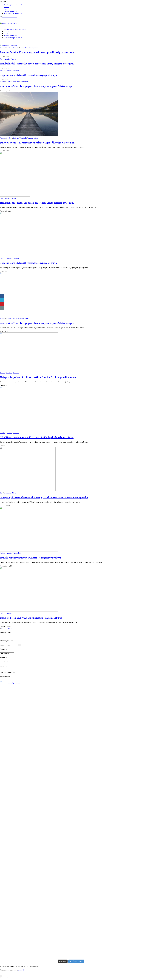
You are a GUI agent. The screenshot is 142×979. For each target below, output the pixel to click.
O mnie (6, 7)
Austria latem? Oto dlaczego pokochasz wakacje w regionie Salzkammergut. (37, 86)
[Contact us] (2, 308)
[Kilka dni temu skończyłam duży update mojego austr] (88, 806)
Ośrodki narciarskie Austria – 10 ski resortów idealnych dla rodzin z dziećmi (37, 437)
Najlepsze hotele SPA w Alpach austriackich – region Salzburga (31, 617)
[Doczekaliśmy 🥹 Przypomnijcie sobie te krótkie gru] (17, 802)
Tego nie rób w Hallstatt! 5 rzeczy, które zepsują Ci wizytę (28, 75)
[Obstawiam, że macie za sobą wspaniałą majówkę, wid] (124, 806)
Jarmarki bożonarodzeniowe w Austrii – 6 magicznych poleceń (30, 557)
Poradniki (23, 48)
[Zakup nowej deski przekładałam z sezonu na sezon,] (124, 832)
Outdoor (9, 48)
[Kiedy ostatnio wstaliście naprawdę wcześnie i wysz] (17, 842)
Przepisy (14, 59)
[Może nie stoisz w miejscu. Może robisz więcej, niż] (17, 868)
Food (1, 59)
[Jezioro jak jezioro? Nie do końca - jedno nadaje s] (124, 699)
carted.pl (21, 970)
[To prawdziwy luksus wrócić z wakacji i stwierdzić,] (53, 805)
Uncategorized (33, 48)
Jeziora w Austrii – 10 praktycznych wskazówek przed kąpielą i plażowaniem (37, 52)
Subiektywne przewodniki (13, 13)
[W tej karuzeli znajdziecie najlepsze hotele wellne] (17, 928)
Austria (2, 48)
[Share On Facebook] (2, 296)
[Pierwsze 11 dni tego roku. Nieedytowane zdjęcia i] (53, 866)
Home (6, 9)
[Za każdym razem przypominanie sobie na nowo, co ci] (124, 902)
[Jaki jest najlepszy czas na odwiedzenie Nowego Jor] (88, 910)
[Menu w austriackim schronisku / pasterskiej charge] (17, 701)
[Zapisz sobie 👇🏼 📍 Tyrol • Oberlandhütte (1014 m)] (88, 737)
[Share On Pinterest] (2, 304)
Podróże (16, 48)
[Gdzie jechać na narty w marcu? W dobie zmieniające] (53, 842)
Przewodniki (24, 82)
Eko (1, 493)
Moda (14, 493)
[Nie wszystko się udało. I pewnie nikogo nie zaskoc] (88, 870)
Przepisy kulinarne (10, 11)
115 (7, 628)
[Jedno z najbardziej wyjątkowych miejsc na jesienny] (53, 909)
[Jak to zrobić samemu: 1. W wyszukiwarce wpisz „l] (53, 707)
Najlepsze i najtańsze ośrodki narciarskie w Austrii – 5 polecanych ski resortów (38, 377)
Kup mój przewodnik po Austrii (15, 5)
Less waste (7, 493)
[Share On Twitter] (2, 300)
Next (10, 628)
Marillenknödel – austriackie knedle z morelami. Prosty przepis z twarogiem (37, 63)
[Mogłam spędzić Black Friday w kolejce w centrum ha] (124, 878)
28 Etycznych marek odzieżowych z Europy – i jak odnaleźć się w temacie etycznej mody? (44, 497)
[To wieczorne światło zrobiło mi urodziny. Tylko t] (88, 829)
